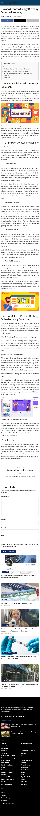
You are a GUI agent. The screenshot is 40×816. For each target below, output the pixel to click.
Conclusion (7, 78)
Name (3, 519)
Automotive (5, 746)
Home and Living (6, 784)
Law (22, 746)
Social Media (25, 770)
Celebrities (4, 753)
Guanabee (12, 2)
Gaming (3, 774)
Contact (3, 795)
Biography (4, 748)
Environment (5, 762)
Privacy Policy (5, 800)
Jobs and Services (26, 743)
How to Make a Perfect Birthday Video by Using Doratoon (18, 74)
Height (3, 781)
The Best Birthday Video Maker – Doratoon (17, 69)
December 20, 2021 (6, 661)
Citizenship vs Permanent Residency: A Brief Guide (16, 603)
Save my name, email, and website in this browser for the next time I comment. (20, 545)
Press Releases (26, 765)
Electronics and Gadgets (9, 758)
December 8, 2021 (6, 688)
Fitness (3, 770)
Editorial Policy (5, 798)
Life (22, 748)
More (22, 755)
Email (3, 528)
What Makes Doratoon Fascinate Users (16, 71)
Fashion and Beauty (7, 765)
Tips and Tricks (26, 777)
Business (6, 571)
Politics (23, 762)
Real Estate (24, 767)
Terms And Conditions (7, 803)
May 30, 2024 (5, 580)
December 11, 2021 (6, 633)
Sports (23, 772)
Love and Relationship (28, 750)
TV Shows (24, 781)
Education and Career (8, 755)
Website (3, 536)
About (3, 792)
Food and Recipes (7, 772)
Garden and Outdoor (7, 777)
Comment (5, 496)
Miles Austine (7, 16)
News (4, 599)
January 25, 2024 (6, 605)
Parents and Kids (26, 760)
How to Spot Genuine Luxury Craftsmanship (23, 724)
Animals (3, 743)
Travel (23, 779)
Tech (22, 774)
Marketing (24, 753)
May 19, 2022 (17, 16)
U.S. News (24, 784)
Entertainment (5, 760)
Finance (5, 680)
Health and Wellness (9, 652)
